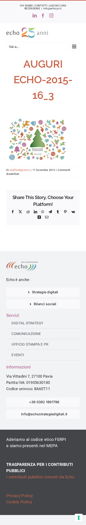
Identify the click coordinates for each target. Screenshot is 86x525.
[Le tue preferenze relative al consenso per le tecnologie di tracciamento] (79, 518)
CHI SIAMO (26, 5)
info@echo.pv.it (52, 8)
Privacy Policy (19, 495)
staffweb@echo (20, 170)
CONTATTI (41, 5)
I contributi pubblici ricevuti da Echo (40, 476)
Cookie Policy (19, 501)
